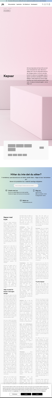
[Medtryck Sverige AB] (2, 4)
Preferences (14, 394)
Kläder (5, 8)
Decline (26, 394)
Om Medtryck (26, 4)
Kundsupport (34, 4)
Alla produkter (11, 4)
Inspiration (19, 4)
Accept (37, 394)
